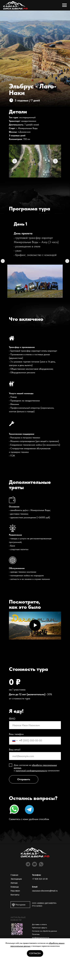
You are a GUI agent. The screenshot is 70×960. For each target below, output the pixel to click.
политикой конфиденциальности (31, 770)
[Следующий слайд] (67, 261)
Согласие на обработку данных (44, 931)
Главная (14, 875)
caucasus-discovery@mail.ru (45, 891)
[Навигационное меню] (64, 5)
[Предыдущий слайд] (3, 261)
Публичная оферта (39, 928)
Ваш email (14, 749)
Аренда (14, 883)
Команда (15, 887)
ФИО (12, 718)
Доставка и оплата (39, 924)
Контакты (15, 895)
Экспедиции (16, 879)
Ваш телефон (16, 734)
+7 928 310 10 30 (40, 879)
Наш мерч (15, 891)
